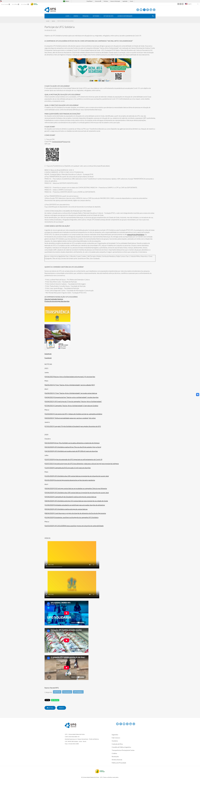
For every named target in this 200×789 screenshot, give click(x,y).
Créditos (114, 753)
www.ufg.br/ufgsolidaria (135, 234)
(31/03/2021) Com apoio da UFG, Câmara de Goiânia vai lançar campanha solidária (73, 414)
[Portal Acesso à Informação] (100, 773)
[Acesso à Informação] (34, 4)
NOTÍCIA (57, 692)
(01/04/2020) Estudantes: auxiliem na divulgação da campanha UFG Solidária (71, 517)
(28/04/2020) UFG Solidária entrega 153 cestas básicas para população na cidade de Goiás (76, 501)
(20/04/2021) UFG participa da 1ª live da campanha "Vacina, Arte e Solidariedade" (73, 401)
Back (62, 708)
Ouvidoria (115, 741)
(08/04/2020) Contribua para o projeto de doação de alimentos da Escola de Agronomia (75, 513)
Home (47, 21)
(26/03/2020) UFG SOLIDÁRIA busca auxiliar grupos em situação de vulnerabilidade (74, 526)
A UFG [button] (67, 16)
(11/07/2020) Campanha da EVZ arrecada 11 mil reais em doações (68, 468)
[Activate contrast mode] (183, 4)
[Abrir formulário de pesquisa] (153, 16)
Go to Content (5, 4)
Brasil (67, 1)
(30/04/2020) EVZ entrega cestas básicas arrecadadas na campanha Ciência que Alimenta (76, 488)
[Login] (1, 1)
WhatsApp (56, 700)
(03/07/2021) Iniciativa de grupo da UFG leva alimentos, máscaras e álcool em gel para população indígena (82, 463)
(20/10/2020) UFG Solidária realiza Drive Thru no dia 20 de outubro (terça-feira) (73, 447)
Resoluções (115, 756)
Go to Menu (15, 4)
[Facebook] (147, 9)
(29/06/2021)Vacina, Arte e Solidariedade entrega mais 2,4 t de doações (70, 377)
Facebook (48, 358)
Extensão (96, 16)
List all (50, 708)
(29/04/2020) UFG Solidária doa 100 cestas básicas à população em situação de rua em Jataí (77, 492)
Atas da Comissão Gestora (54, 299)
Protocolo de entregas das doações (57, 301)
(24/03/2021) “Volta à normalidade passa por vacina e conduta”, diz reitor (70, 418)
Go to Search (24, 4)
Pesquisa (86, 16)
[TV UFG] (154, 9)
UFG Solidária (78, 692)
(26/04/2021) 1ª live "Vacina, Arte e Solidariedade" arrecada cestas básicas (71, 393)
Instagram (48, 354)
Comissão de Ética (117, 744)
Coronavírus (67, 692)
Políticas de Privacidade (119, 763)
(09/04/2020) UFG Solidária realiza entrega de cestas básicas (66, 509)
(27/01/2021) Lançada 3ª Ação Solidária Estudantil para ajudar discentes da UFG (73, 426)
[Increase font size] (178, 4)
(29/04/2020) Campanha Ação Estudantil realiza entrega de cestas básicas (70, 497)
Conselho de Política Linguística (121, 747)
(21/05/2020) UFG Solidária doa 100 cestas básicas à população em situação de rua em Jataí (77, 476)
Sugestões (115, 734)
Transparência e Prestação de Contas (123, 750)
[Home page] (50, 12)
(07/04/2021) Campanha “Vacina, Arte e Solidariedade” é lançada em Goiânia (71, 405)
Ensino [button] (76, 16)
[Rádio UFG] (151, 9)
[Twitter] (144, 9)
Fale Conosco (116, 738)
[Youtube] (141, 9)
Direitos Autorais (117, 759)
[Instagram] (137, 9)
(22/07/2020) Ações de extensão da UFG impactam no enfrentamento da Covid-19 (73, 459)
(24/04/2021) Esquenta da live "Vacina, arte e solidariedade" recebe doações (71, 397)
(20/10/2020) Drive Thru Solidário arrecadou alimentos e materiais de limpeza (72, 443)
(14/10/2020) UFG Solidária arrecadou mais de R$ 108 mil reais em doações (71, 451)
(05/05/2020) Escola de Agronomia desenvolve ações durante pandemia (70, 480)
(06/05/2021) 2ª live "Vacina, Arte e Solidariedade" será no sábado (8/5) (70, 385)
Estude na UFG (108, 16)
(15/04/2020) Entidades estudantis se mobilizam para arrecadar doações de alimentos (75, 505)
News (53, 21)
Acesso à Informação (125, 16)
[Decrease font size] (180, 4)
